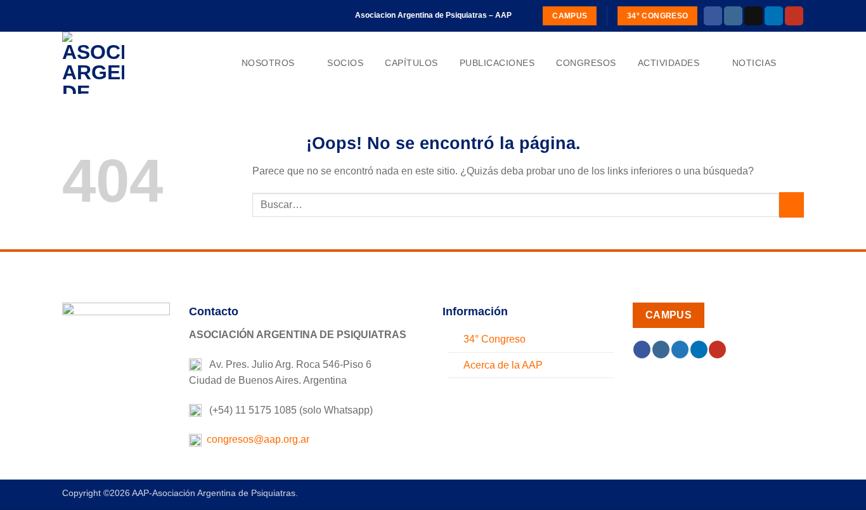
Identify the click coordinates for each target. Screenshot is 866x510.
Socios (345, 63)
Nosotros (268, 63)
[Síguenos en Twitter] (679, 349)
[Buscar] (798, 63)
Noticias (754, 63)
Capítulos (411, 63)
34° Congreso (494, 339)
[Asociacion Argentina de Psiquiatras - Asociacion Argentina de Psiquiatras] (125, 63)
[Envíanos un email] (753, 15)
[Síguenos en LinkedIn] (774, 15)
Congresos (586, 63)
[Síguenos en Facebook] (713, 15)
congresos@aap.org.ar (255, 439)
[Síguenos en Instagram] (733, 15)
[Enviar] (791, 204)
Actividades (669, 63)
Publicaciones (497, 63)
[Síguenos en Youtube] (794, 15)
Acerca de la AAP (503, 365)
